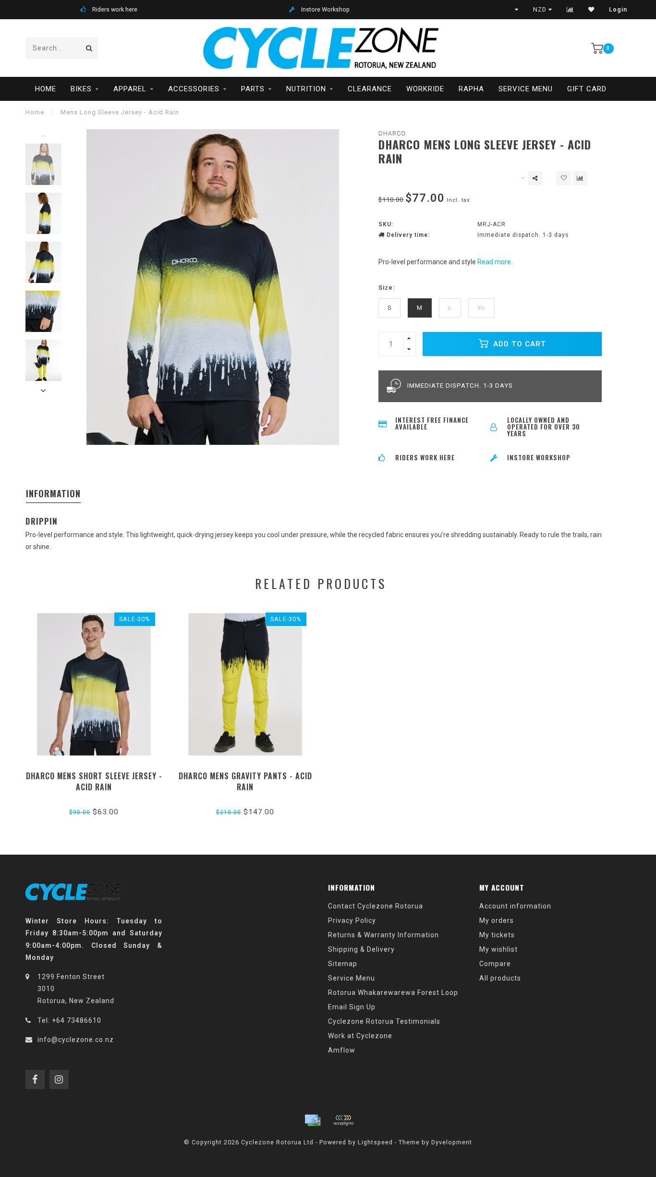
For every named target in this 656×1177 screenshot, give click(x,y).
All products (500, 978)
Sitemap (342, 964)
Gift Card (587, 89)
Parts (253, 89)
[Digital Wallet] (343, 1120)
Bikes (81, 89)
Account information (515, 906)
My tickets (497, 935)
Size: (386, 287)
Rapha (471, 89)
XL (481, 307)
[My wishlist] (591, 9)
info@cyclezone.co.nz (75, 1039)
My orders (496, 920)
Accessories (193, 89)
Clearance (370, 89)
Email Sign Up (352, 1007)
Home (45, 89)
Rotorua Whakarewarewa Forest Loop (393, 992)
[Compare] (570, 9)
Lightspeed (375, 1142)
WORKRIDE (425, 89)
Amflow (341, 1050)
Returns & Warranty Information (383, 935)
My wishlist (498, 949)
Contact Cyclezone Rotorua (375, 906)
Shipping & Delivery (361, 949)
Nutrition (306, 89)
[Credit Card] (313, 1120)
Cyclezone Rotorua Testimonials (384, 1021)
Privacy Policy (352, 920)
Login (618, 9)
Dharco (392, 133)
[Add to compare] (580, 178)
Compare (495, 964)
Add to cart (518, 344)
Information (53, 493)
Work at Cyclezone (360, 1036)
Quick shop (98, 772)
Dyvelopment (451, 1142)
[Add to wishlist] (564, 178)
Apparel (129, 89)
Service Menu (525, 89)
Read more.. (495, 262)
